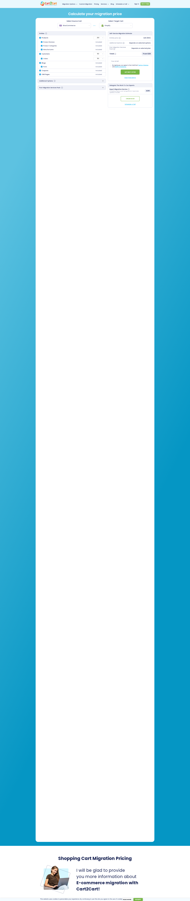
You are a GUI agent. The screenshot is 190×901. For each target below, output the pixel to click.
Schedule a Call (121, 4)
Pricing (96, 4)
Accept (138, 900)
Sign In (136, 4)
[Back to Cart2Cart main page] (48, 5)
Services (104, 4)
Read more (127, 900)
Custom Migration (85, 4)
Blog (112, 4)
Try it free (145, 4)
